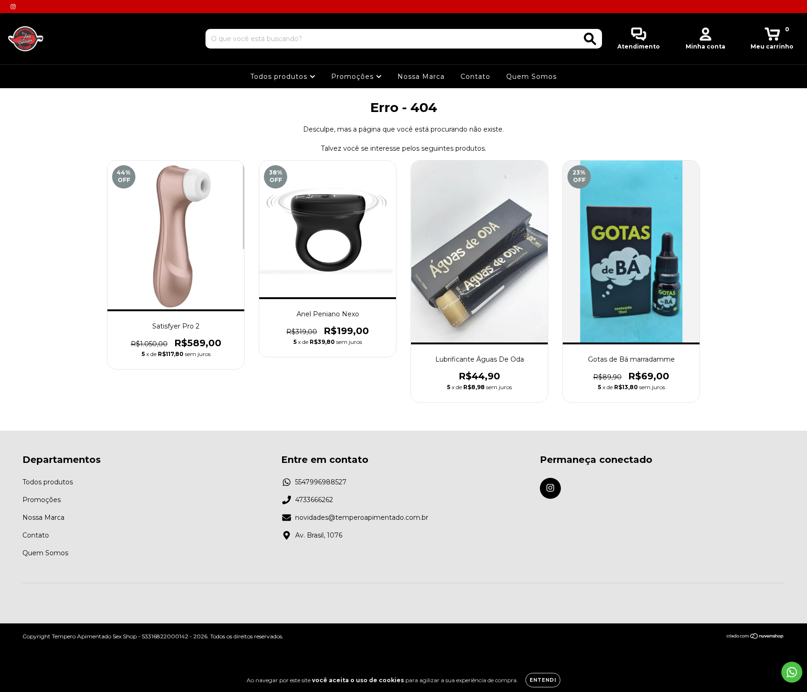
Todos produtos (280, 76)
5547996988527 (321, 482)
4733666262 (314, 500)
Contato (475, 76)
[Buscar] (590, 39)
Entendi (543, 680)
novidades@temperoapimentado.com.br (361, 517)
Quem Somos (531, 76)
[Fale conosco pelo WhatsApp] (791, 672)
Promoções (353, 76)
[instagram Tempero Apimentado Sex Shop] (13, 6)
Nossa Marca (421, 76)
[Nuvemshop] (755, 636)
